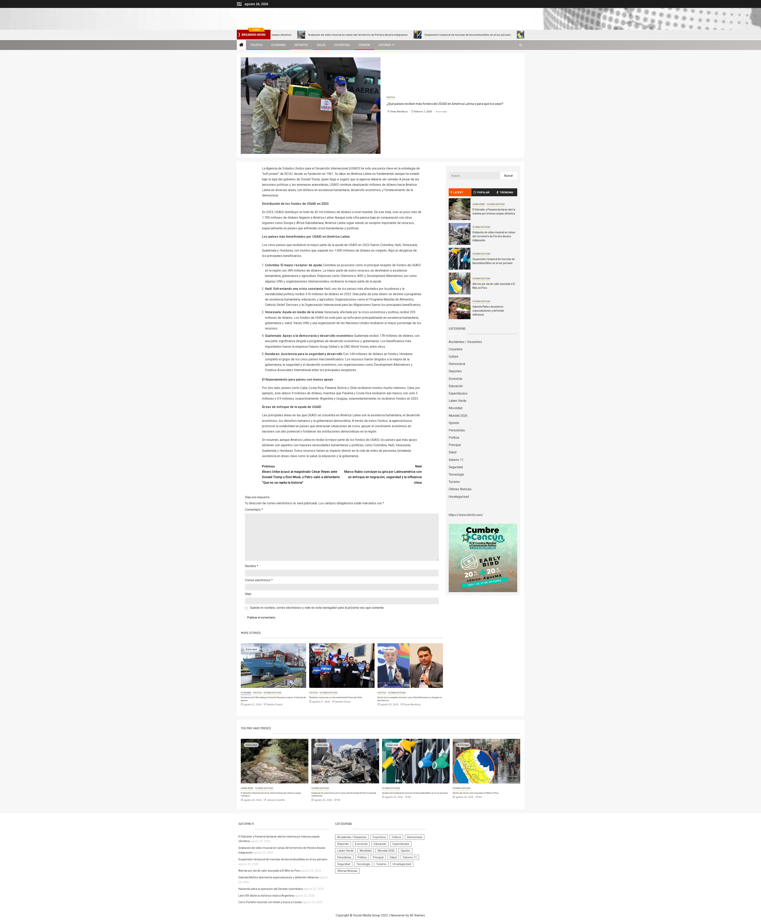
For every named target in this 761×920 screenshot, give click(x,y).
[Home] (241, 45)
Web (248, 594)
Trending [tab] (506, 192)
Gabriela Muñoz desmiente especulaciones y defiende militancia (488, 310)
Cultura (453, 356)
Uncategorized (459, 497)
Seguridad (456, 467)
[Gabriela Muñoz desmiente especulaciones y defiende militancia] (459, 308)
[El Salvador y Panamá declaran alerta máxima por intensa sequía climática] (459, 209)
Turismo (454, 482)
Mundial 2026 (458, 415)
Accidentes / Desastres (465, 342)
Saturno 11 (387, 45)
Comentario (254, 509)
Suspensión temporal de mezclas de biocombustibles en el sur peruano (414, 34)
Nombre (251, 566)
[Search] (520, 45)
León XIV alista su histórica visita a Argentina (266, 895)
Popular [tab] (483, 192)
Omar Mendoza (399, 111)
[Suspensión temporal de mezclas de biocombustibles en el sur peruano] (459, 259)
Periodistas (457, 430)
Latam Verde (478, 204)
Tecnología (456, 474)
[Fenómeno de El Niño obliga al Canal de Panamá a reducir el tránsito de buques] (273, 665)
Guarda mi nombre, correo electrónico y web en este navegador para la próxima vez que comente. (317, 608)
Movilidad (455, 408)
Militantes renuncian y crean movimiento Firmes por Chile (335, 697)
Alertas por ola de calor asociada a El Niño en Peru (504, 34)
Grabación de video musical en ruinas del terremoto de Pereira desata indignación (304, 34)
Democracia (457, 364)
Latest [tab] (458, 192)
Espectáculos (458, 393)
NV (338, 800)
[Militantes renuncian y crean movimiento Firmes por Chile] (342, 665)
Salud (321, 45)
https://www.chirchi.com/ (466, 515)
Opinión (364, 45)
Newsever (398, 915)
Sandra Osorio (274, 704)
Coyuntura (342, 45)
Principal (455, 445)
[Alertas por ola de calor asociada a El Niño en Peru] (459, 283)
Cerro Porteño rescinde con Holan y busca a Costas (270, 902)
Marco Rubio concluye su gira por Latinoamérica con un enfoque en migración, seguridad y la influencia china (383, 474)
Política (257, 45)
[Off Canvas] (239, 4)
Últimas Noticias (272, 693)
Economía (278, 45)
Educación (456, 386)
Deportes (301, 45)
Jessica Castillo (276, 800)
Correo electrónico (259, 580)
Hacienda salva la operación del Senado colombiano (270, 888)
